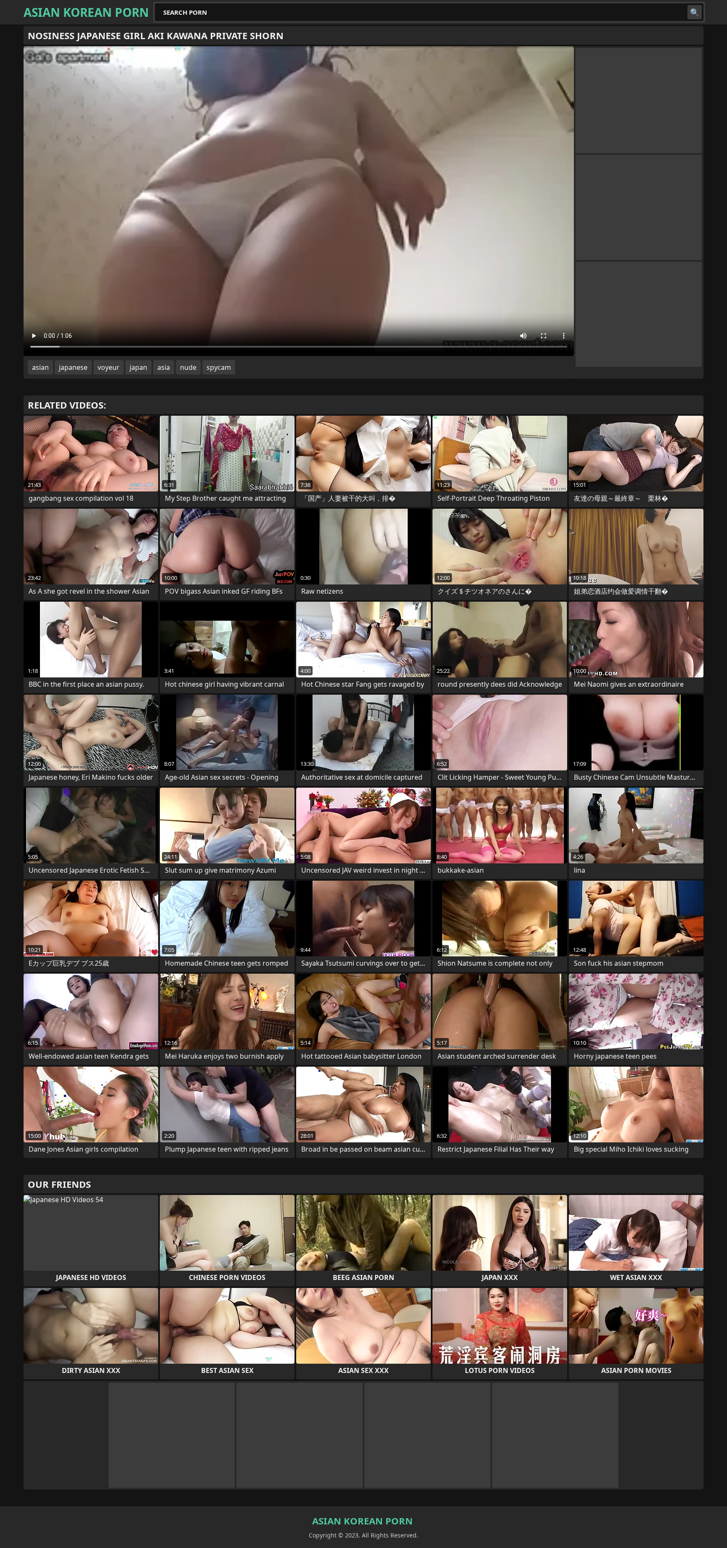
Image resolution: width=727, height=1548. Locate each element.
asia (163, 367)
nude (188, 367)
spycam (219, 367)
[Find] (694, 12)
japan (138, 367)
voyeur (108, 367)
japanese (73, 367)
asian (40, 367)
